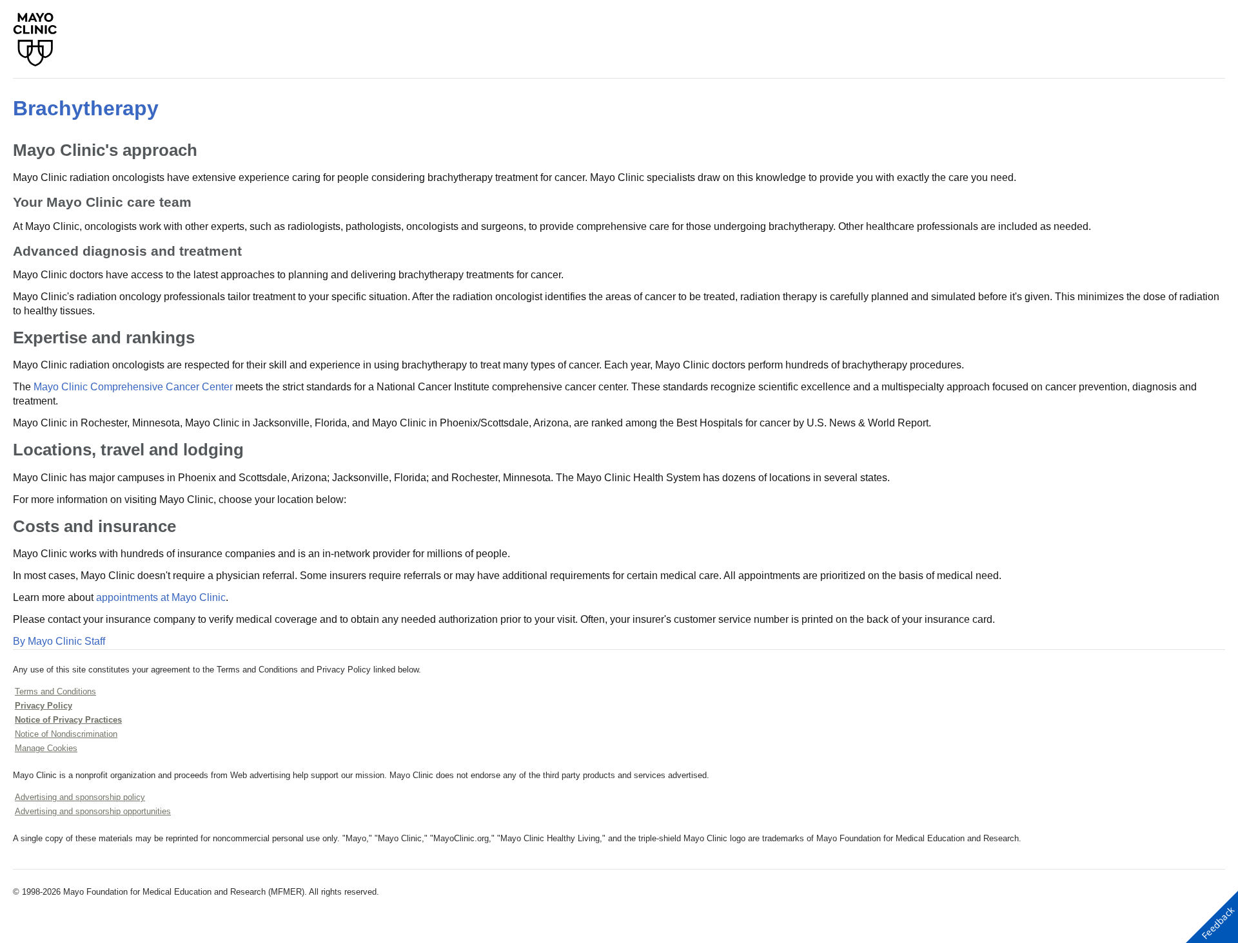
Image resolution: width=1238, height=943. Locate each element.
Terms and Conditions (55, 691)
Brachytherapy (86, 108)
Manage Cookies (46, 748)
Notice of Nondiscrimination (66, 734)
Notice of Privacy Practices (68, 720)
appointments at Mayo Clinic (161, 597)
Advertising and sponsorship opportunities (93, 811)
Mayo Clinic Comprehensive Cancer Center (133, 386)
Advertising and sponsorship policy (80, 797)
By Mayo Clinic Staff (59, 641)
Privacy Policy (43, 705)
